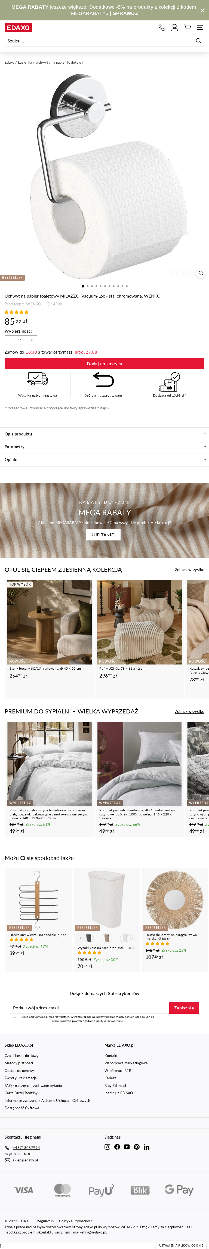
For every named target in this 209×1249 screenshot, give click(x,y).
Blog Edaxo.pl (115, 1085)
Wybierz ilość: (18, 331)
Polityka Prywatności (76, 1221)
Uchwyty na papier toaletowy (59, 62)
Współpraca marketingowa (125, 1063)
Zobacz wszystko (189, 569)
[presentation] (133, 938)
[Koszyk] (187, 27)
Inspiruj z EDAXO (118, 1093)
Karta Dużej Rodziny (21, 1093)
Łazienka (25, 62)
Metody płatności (19, 1063)
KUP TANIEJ (103, 534)
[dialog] (181, 1245)
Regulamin (45, 1221)
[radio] (89, 938)
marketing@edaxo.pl (89, 1232)
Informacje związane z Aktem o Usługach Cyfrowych (47, 1100)
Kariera (110, 1078)
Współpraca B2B (117, 1070)
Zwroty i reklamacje (21, 1078)
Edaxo (9, 62)
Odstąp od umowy (19, 1070)
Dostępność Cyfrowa (22, 1108)
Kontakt (111, 1055)
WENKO (33, 304)
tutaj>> (103, 408)
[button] (17, 312)
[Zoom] (201, 273)
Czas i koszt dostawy (22, 1055)
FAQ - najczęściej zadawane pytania (33, 1085)
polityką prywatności (110, 1020)
